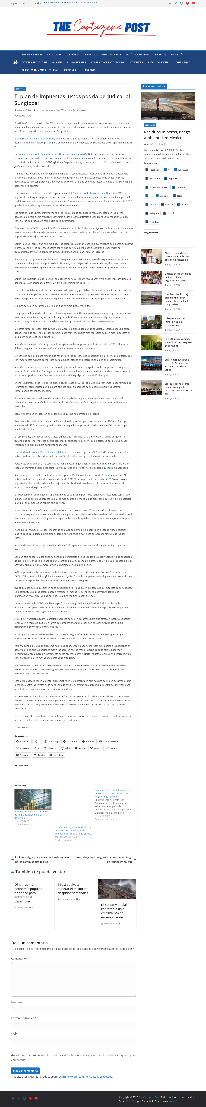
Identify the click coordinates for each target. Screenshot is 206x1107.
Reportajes (150, 125)
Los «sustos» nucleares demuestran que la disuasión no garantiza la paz (178, 388)
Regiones (90, 69)
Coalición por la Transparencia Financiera (94, 193)
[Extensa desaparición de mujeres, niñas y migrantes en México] (151, 279)
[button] (77, 54)
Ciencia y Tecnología (34, 62)
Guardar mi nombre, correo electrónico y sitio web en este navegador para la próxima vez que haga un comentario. (73, 1058)
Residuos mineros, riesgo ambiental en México (167, 134)
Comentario (19, 958)
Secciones (70, 69)
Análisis (57, 62)
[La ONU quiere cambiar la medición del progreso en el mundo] (151, 344)
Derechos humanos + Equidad (40, 69)
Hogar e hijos (182, 62)
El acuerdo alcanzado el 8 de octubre (34, 138)
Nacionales (54, 54)
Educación (177, 54)
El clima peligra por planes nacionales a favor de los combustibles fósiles (42, 859)
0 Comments (69, 109)
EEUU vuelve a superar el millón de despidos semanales (73, 888)
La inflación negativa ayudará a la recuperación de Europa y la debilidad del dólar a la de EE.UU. (73, 830)
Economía (90, 54)
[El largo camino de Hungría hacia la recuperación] (151, 324)
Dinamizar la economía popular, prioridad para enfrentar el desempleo (28, 892)
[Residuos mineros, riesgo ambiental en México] (168, 106)
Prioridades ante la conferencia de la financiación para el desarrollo (31, 814)
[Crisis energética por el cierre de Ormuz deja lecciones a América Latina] (151, 367)
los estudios (35, 475)
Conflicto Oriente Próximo (108, 62)
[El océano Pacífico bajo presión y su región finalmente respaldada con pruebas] (151, 302)
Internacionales (32, 54)
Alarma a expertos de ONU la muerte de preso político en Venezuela (178, 256)
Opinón (71, 54)
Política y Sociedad (138, 54)
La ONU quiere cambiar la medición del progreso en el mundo (178, 342)
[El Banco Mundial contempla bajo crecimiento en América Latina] (117, 881)
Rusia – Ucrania (76, 62)
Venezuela (136, 62)
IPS (165, 144)
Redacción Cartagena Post (48, 109)
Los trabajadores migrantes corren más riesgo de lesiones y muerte (104, 859)
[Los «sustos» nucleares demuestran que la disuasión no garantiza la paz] (151, 391)
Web (14, 1033)
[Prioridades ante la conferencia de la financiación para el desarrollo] (33, 799)
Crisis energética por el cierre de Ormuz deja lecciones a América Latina (177, 364)
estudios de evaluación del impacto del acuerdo (44, 452)
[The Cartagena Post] (15, 62)
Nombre (17, 1002)
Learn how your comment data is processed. (86, 1076)
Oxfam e (106, 475)
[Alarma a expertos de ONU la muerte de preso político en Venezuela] (151, 258)
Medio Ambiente (111, 54)
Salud (158, 54)
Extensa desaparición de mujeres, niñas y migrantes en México (178, 277)
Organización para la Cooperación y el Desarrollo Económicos (51, 154)
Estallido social (158, 62)
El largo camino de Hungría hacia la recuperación (70, 3)
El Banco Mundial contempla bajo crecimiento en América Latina (114, 910)
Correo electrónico (23, 1018)
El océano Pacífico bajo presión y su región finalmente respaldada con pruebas (177, 299)
